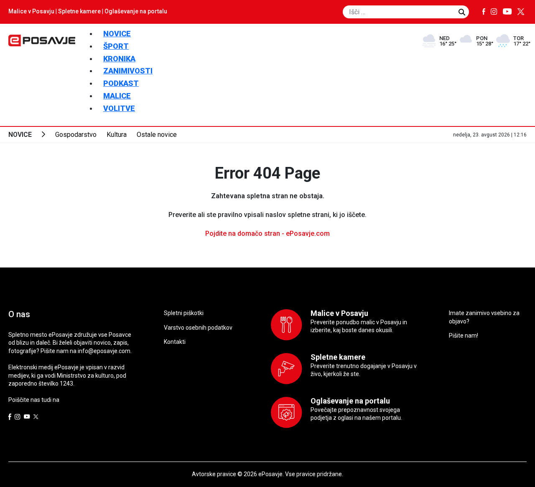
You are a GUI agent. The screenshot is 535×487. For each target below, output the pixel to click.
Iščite (462, 12)
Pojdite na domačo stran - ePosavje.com (267, 233)
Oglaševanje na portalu (135, 11)
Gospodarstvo (76, 135)
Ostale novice (157, 135)
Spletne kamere (79, 11)
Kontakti (175, 341)
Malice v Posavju (31, 11)
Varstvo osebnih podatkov (198, 327)
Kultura (117, 135)
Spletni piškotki (184, 313)
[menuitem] (117, 33)
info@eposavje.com (104, 351)
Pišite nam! (463, 335)
